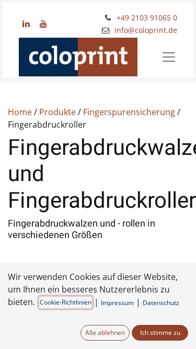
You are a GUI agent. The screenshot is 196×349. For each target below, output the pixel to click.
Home (20, 112)
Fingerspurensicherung (129, 112)
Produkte (57, 112)
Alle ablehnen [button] (105, 332)
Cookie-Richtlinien (65, 302)
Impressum (117, 302)
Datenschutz (161, 302)
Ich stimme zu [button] (160, 332)
